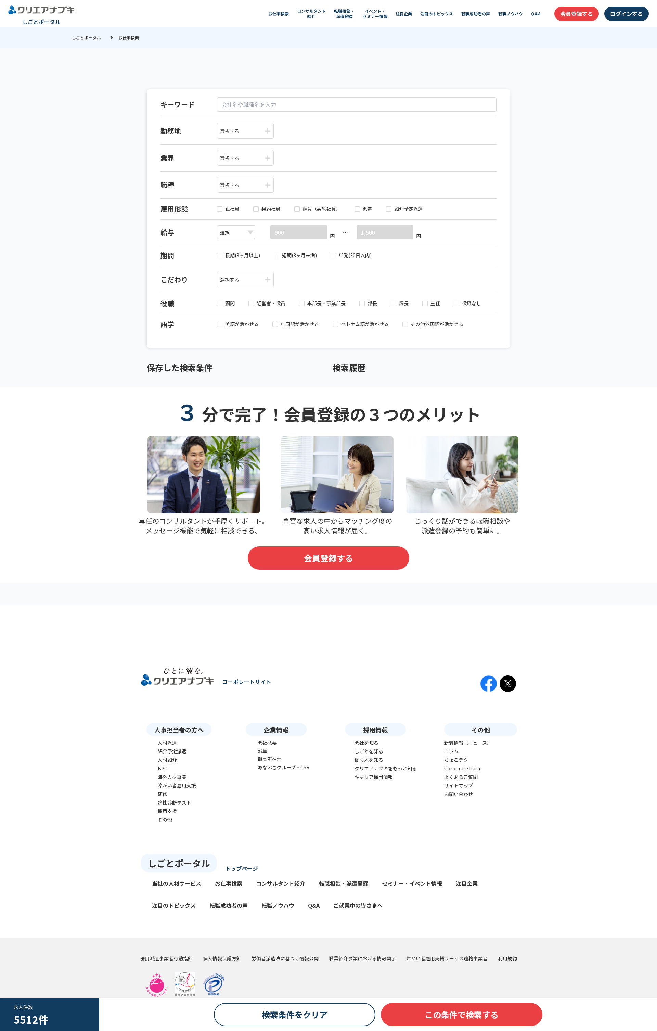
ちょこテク (456, 759)
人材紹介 (167, 759)
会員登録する (576, 14)
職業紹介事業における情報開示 (362, 958)
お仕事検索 (278, 13)
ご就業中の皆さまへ (358, 905)
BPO (163, 768)
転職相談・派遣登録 (344, 13)
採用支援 (167, 811)
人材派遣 (167, 742)
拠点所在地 (270, 759)
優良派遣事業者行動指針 (166, 958)
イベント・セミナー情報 (375, 13)
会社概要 (267, 742)
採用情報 (375, 729)
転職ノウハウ (510, 13)
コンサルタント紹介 (311, 13)
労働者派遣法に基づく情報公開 (285, 958)
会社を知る (366, 742)
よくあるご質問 (461, 776)
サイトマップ (458, 785)
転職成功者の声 (475, 13)
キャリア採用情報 (374, 776)
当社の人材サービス (176, 883)
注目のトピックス (436, 13)
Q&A (536, 13)
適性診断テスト (174, 802)
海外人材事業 (172, 776)
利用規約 (507, 958)
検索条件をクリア (294, 1014)
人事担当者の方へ (179, 729)
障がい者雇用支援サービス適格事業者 (447, 958)
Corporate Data (462, 768)
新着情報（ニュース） (468, 742)
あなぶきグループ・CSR (284, 767)
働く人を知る (369, 759)
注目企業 (404, 13)
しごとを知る (369, 751)
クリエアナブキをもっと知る (386, 768)
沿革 (262, 750)
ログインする (626, 14)
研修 (162, 794)
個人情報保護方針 (222, 958)
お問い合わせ (458, 794)
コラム (451, 751)
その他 (165, 819)
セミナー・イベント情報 (412, 883)
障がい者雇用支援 (177, 785)
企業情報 (276, 729)
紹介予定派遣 (172, 751)
